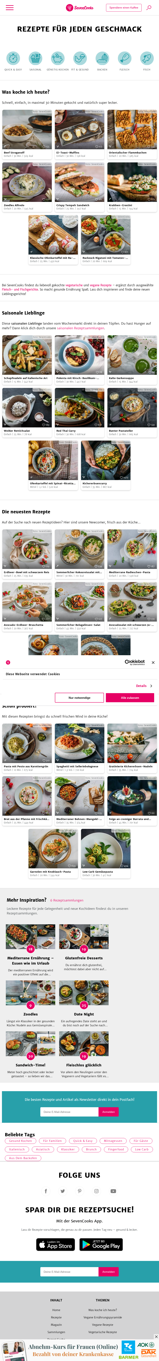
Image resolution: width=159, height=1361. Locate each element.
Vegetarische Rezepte (102, 1332)
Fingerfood (116, 1149)
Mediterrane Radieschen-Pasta (129, 572)
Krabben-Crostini (120, 205)
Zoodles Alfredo (14, 205)
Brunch (91, 1149)
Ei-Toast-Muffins (67, 152)
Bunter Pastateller (121, 430)
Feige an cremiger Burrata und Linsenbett (129, 819)
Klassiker (68, 1149)
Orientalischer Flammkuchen (128, 152)
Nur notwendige (79, 697)
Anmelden (108, 1111)
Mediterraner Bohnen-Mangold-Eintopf (77, 819)
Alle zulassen (130, 697)
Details (141, 686)
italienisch (17, 1149)
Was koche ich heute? (102, 1310)
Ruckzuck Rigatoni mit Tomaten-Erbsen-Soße (104, 258)
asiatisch (43, 1149)
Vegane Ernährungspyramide (103, 1317)
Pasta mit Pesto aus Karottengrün (26, 766)
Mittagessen (113, 1141)
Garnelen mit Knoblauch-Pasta (50, 871)
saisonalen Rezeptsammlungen (80, 328)
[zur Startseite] (79, 8)
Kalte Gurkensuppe (121, 378)
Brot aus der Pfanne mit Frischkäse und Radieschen (27, 819)
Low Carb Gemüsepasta (98, 871)
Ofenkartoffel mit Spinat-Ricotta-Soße (52, 483)
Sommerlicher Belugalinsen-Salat (78, 625)
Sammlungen (56, 1332)
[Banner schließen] (153, 662)
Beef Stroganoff (14, 152)
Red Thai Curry (66, 430)
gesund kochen (20, 1141)
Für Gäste (141, 1141)
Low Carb (142, 1149)
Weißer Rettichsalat (17, 430)
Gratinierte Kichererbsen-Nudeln (131, 766)
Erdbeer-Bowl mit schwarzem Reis (26, 572)
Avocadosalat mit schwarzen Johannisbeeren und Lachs (130, 625)
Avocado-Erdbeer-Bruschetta (23, 625)
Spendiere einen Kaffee (123, 7)
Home (56, 1310)
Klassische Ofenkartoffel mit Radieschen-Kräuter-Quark (51, 258)
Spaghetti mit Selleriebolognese (77, 766)
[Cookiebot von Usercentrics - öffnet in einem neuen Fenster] (128, 662)
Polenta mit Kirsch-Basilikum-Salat (76, 378)
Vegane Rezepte (102, 1325)
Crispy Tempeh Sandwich (72, 205)
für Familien (52, 1141)
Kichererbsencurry (95, 483)
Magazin (56, 1325)
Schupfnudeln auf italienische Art (26, 378)
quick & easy (83, 1141)
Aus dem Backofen (23, 1158)
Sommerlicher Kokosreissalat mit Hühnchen (78, 572)
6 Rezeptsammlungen (66, 900)
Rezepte (56, 1317)
